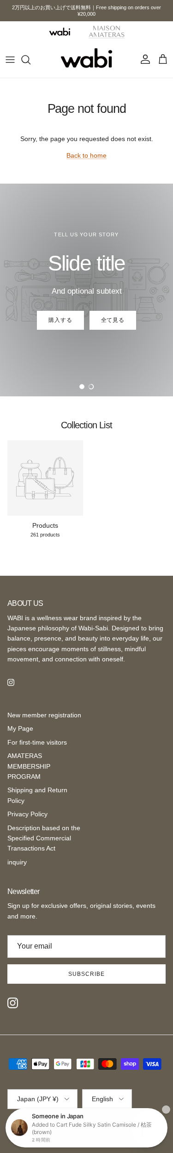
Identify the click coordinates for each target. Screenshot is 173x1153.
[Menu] (10, 59)
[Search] (30, 59)
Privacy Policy (27, 814)
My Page (20, 728)
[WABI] (59, 32)
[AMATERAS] (107, 31)
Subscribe (86, 974)
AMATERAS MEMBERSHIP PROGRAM (28, 766)
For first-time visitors (37, 742)
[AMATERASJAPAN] (86, 59)
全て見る (113, 320)
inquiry (17, 862)
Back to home (86, 155)
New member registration (44, 715)
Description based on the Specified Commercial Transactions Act (43, 838)
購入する (60, 320)
